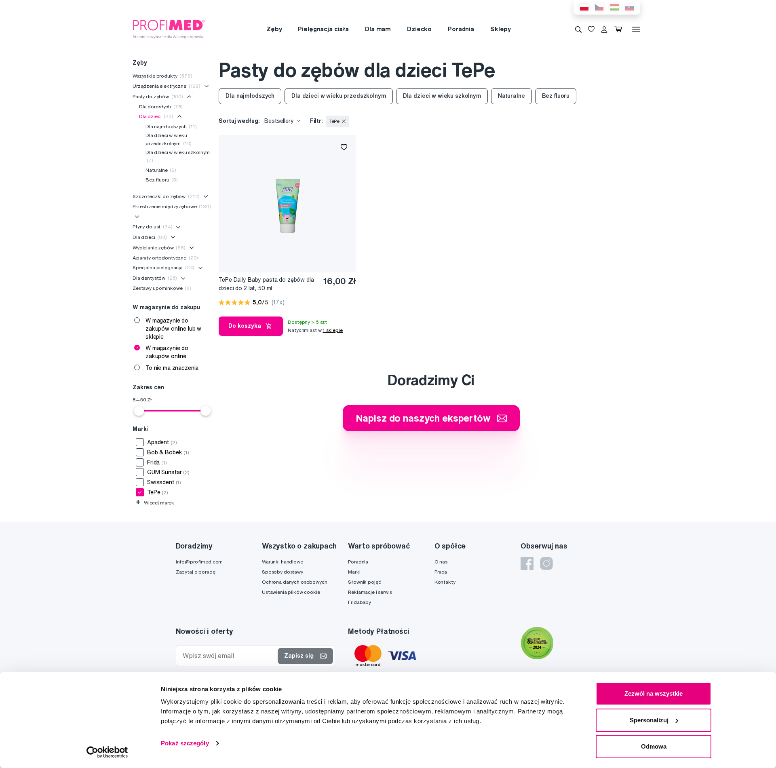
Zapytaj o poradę (195, 571)
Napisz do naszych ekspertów (423, 418)
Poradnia (461, 29)
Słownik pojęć (364, 581)
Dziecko (419, 29)
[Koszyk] (619, 29)
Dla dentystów (155, 278)
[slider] (139, 410)
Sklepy (500, 29)
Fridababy (359, 602)
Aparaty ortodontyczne (165, 257)
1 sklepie (333, 330)
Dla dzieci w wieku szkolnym (178, 156)
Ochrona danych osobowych (294, 581)
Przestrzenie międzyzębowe (172, 206)
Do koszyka (244, 326)
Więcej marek (155, 502)
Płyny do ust (153, 226)
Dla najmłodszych (171, 126)
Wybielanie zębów (159, 247)
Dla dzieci (156, 116)
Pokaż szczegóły (185, 743)
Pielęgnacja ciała (323, 29)
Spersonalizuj (649, 720)
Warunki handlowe (282, 561)
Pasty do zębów (158, 96)
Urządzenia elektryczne (166, 86)
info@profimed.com (199, 561)
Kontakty (444, 581)
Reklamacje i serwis (370, 592)
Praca (440, 571)
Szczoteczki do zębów (166, 196)
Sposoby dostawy (282, 571)
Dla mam (378, 29)
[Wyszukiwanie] (578, 29)
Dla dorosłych (161, 106)
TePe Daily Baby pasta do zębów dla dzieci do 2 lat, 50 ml (266, 284)
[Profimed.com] (169, 29)
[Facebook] (527, 563)
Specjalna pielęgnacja (163, 267)
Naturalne (161, 170)
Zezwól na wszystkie (653, 693)
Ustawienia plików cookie (291, 592)
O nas (440, 561)
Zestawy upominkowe (162, 288)
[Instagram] (546, 563)
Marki (354, 571)
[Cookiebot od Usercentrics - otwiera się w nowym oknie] (107, 752)
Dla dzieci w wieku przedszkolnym (169, 139)
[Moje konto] (604, 29)
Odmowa (653, 746)
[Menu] (636, 29)
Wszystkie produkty (162, 75)
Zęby (274, 29)
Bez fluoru (162, 179)
